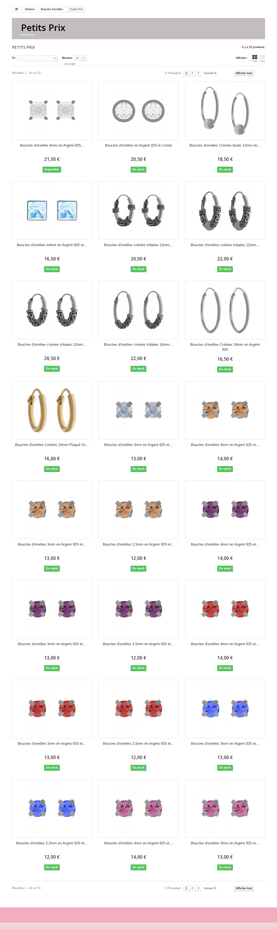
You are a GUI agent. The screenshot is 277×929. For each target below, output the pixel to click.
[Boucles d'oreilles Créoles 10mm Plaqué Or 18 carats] (52, 410)
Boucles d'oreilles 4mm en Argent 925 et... (225, 445)
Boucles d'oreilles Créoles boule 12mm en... (225, 145)
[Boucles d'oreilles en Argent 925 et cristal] (138, 111)
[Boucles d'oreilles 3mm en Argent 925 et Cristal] (138, 410)
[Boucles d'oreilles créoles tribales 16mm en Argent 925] (138, 310)
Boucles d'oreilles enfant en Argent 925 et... (52, 245)
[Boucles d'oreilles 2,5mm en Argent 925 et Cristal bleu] (52, 809)
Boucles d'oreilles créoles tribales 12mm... (138, 245)
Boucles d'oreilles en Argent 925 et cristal (138, 145)
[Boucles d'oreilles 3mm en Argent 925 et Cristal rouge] (52, 709)
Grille (254, 61)
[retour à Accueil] (16, 9)
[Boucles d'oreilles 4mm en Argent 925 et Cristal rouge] (225, 609)
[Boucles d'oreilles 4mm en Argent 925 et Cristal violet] (225, 510)
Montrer (67, 58)
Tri (13, 58)
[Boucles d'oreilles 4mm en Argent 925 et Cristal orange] (225, 410)
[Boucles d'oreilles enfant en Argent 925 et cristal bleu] (52, 210)
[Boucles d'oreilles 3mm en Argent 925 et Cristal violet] (52, 609)
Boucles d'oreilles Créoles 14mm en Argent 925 (225, 347)
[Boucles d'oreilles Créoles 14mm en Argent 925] (225, 310)
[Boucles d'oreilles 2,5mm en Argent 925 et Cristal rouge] (138, 709)
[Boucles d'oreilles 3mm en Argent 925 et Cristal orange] (52, 510)
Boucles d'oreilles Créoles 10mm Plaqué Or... (52, 445)
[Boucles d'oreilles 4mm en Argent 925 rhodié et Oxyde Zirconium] (52, 111)
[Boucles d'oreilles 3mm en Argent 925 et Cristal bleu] (225, 709)
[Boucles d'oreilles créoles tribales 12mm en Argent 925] (138, 210)
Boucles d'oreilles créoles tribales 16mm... (138, 345)
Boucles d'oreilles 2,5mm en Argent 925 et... (138, 544)
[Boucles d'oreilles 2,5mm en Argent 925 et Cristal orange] (138, 510)
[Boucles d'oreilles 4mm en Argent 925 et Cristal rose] (138, 809)
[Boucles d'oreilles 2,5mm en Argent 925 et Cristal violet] (138, 609)
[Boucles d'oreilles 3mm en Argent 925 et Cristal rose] (225, 809)
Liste (262, 61)
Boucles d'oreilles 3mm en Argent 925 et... (138, 445)
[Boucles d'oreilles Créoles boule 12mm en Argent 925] (225, 111)
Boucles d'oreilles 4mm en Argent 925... (52, 145)
